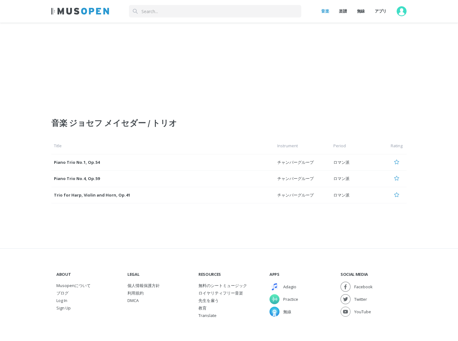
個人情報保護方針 (143, 285)
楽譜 (343, 11)
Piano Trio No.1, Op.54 (77, 162)
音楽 (325, 11)
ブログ (62, 293)
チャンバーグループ (295, 162)
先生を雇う (208, 300)
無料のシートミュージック (222, 285)
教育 (202, 308)
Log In (61, 300)
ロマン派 (341, 162)
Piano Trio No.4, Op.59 (77, 178)
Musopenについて (73, 285)
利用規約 (135, 293)
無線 (361, 11)
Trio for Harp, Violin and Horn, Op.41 (92, 195)
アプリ (381, 11)
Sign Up (63, 308)
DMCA (133, 300)
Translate (207, 315)
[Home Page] (80, 11)
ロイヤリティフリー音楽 (220, 293)
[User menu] (402, 11)
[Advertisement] (229, 66)
